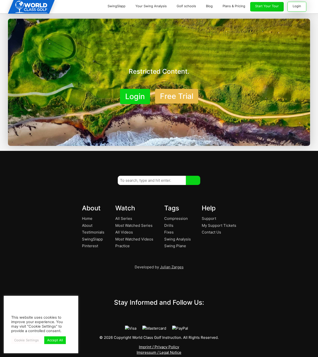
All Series (123, 218)
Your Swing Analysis (151, 6)
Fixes (169, 232)
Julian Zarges (172, 267)
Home (87, 218)
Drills (168, 225)
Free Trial (176, 96)
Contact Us (211, 232)
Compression (176, 218)
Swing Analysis (177, 239)
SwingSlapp (116, 6)
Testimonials (93, 232)
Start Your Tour (267, 6)
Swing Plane (175, 245)
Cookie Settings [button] (26, 340)
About (87, 225)
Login (297, 6)
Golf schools (186, 6)
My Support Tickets (219, 225)
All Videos (124, 232)
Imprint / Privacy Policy (159, 347)
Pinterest (90, 245)
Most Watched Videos (134, 239)
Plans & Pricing (234, 6)
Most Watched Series (134, 225)
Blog (209, 6)
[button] (193, 180)
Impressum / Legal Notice (159, 352)
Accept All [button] (55, 340)
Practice (122, 245)
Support (209, 218)
